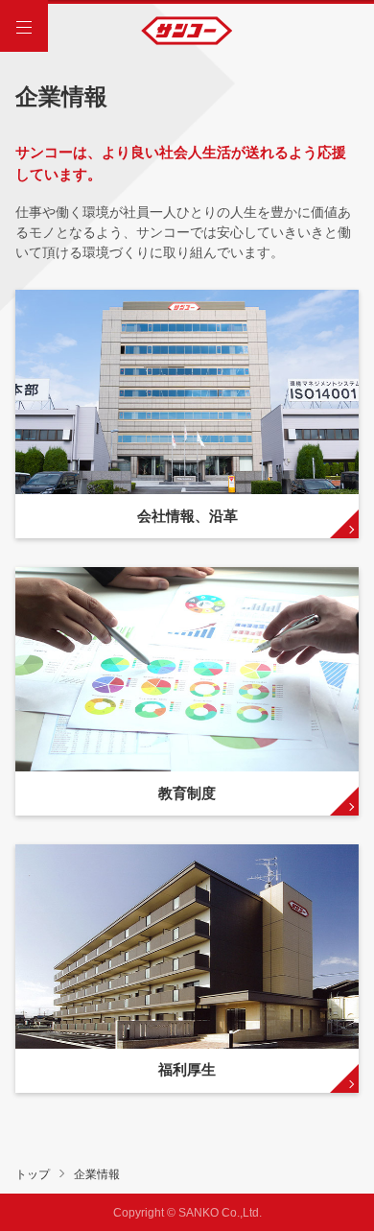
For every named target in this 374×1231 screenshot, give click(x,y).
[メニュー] (24, 28)
